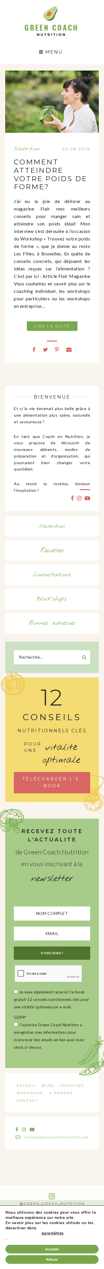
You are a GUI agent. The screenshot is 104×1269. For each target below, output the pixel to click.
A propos (61, 1093)
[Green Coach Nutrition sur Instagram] (79, 498)
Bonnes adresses (52, 623)
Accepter (52, 1249)
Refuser (52, 1259)
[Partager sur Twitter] (45, 349)
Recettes (52, 550)
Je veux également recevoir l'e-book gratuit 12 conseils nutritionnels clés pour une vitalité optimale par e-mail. (51, 999)
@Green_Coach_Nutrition (52, 1203)
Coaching (72, 1086)
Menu (53, 52)
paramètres (53, 1233)
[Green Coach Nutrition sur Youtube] (87, 498)
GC (50, 8)
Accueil (26, 1086)
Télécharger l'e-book (52, 782)
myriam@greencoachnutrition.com (55, 1137)
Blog (48, 1086)
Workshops (52, 599)
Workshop (30, 1093)
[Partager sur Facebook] (34, 349)
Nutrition (27, 149)
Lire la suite (52, 326)
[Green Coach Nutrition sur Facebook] (72, 498)
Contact (27, 1101)
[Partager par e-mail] (69, 349)
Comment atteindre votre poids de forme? (50, 174)
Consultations (52, 574)
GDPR (20, 1017)
